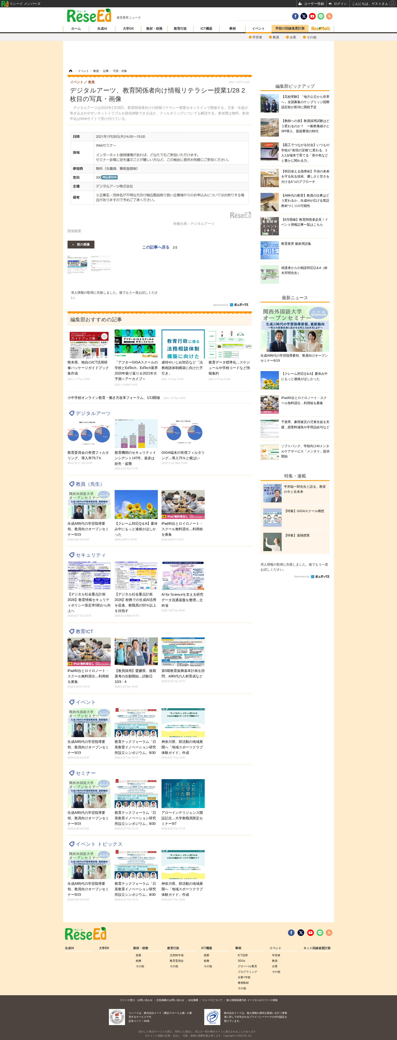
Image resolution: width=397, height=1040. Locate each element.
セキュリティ (91, 555)
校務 (138, 960)
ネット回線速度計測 (316, 948)
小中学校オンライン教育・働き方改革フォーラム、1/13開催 (126, 398)
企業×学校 (244, 977)
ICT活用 (243, 955)
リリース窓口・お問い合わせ (136, 1000)
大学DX (128, 28)
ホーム (76, 28)
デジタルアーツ (93, 413)
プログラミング (247, 971)
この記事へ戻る (159, 247)
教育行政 (180, 28)
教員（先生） (90, 484)
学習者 (257, 37)
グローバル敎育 (247, 966)
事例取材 (243, 982)
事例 (232, 28)
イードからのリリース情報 (262, 1000)
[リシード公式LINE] (319, 933)
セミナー (86, 773)
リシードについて (212, 1000)
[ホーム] (71, 71)
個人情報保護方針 (236, 1000)
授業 (138, 955)
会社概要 (193, 1000)
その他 (311, 37)
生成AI (102, 28)
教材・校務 (154, 28)
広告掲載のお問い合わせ (170, 1000)
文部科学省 (177, 955)
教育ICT (84, 631)
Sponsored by (220, 305)
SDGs (241, 960)
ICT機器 (206, 28)
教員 (276, 37)
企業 (293, 37)
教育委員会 (177, 960)
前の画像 (83, 244)
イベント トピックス (99, 844)
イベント (258, 28)
